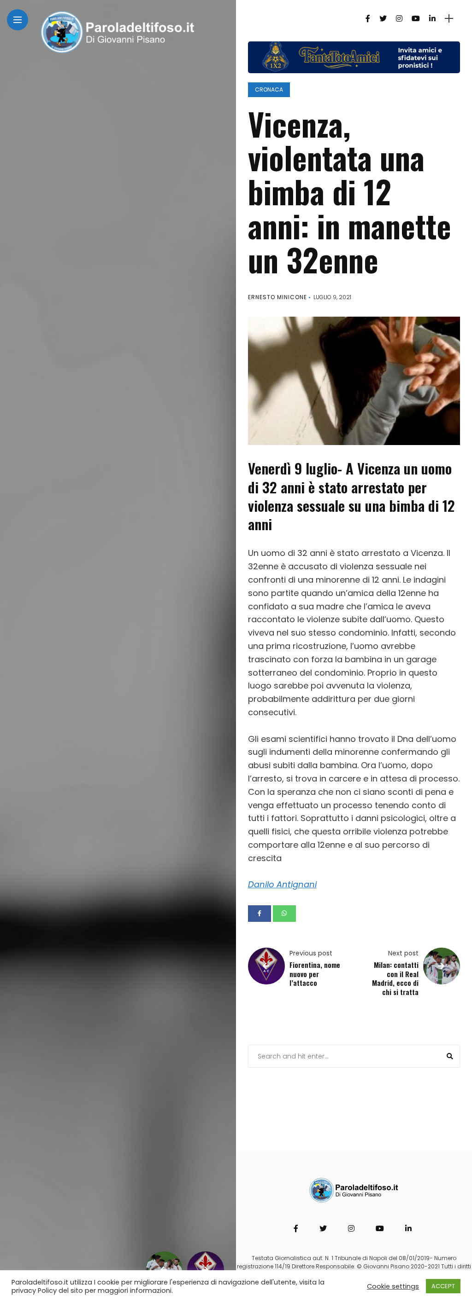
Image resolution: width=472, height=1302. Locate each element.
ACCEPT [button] (443, 1286)
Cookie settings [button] (393, 1286)
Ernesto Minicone (277, 297)
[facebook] (259, 913)
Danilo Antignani (282, 884)
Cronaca (269, 89)
